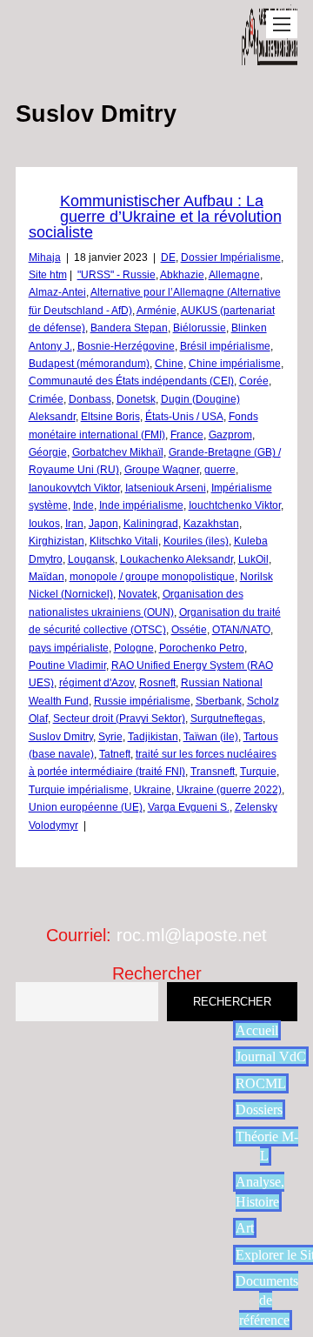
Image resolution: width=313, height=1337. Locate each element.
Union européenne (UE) (86, 807)
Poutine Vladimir (67, 665)
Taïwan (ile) (210, 737)
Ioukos (44, 523)
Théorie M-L (267, 1146)
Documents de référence (267, 1300)
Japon (103, 523)
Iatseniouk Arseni (165, 488)
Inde (83, 505)
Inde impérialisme (141, 505)
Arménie (156, 310)
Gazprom (230, 435)
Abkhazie (182, 275)
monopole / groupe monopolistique (152, 577)
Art (245, 1227)
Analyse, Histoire (260, 1191)
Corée (254, 381)
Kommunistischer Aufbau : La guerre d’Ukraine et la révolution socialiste (155, 216)
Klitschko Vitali (124, 541)
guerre (220, 470)
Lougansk (91, 559)
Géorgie (48, 452)
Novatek (137, 594)
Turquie (258, 771)
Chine (169, 363)
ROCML (261, 1083)
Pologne (134, 648)
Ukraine (152, 790)
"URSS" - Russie (116, 275)
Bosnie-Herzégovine (126, 346)
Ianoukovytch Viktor (74, 488)
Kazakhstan (211, 523)
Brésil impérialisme (225, 346)
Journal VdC (271, 1056)
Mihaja (45, 257)
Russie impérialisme (142, 701)
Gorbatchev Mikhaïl (117, 452)
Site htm (48, 275)
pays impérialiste (69, 648)
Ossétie (189, 630)
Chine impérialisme (235, 363)
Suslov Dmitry (61, 737)
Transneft (212, 771)
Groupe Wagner (161, 470)
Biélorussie (199, 328)
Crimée (46, 399)
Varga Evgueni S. (189, 807)
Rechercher (157, 973)
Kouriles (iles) (196, 541)
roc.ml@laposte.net (192, 935)
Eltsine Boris (110, 416)
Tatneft (114, 754)
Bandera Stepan (129, 328)
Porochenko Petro (201, 648)
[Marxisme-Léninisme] (269, 56)
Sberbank (219, 701)
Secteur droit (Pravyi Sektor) (119, 718)
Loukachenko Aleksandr (176, 559)
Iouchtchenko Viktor (235, 505)
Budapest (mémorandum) (89, 363)
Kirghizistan (56, 541)
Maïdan (46, 577)
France (186, 435)
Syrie (110, 737)
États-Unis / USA (184, 416)
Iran (74, 523)
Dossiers (259, 1109)
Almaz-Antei (57, 292)
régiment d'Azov (96, 683)
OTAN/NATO (241, 630)
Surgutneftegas (226, 718)
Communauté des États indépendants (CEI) (131, 381)
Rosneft (157, 683)
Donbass (90, 399)
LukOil (253, 559)
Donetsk (136, 399)
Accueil (257, 1030)
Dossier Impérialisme (231, 257)
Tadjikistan (153, 737)
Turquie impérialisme (79, 790)
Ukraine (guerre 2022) (229, 790)
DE (168, 257)
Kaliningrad (150, 523)
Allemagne (234, 275)
